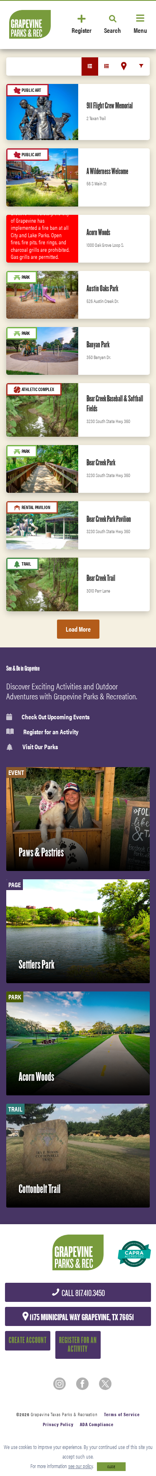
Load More (78, 629)
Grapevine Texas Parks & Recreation (64, 1414)
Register (82, 29)
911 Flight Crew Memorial (110, 105)
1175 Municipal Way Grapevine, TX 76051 (81, 1317)
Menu (140, 29)
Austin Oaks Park (102, 288)
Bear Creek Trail (101, 578)
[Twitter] (105, 1384)
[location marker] (123, 66)
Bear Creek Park (101, 462)
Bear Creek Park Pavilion (109, 519)
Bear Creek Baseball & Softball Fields (115, 403)
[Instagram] (59, 1384)
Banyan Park (98, 344)
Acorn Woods (98, 232)
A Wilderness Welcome (107, 171)
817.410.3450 (82, 1293)
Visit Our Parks (40, 746)
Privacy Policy (58, 1424)
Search (112, 29)
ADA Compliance (97, 1424)
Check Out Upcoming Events (55, 716)
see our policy (80, 1466)
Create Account (28, 1340)
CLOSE (111, 1466)
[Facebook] (82, 1384)
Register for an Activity (51, 731)
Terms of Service (122, 1414)
